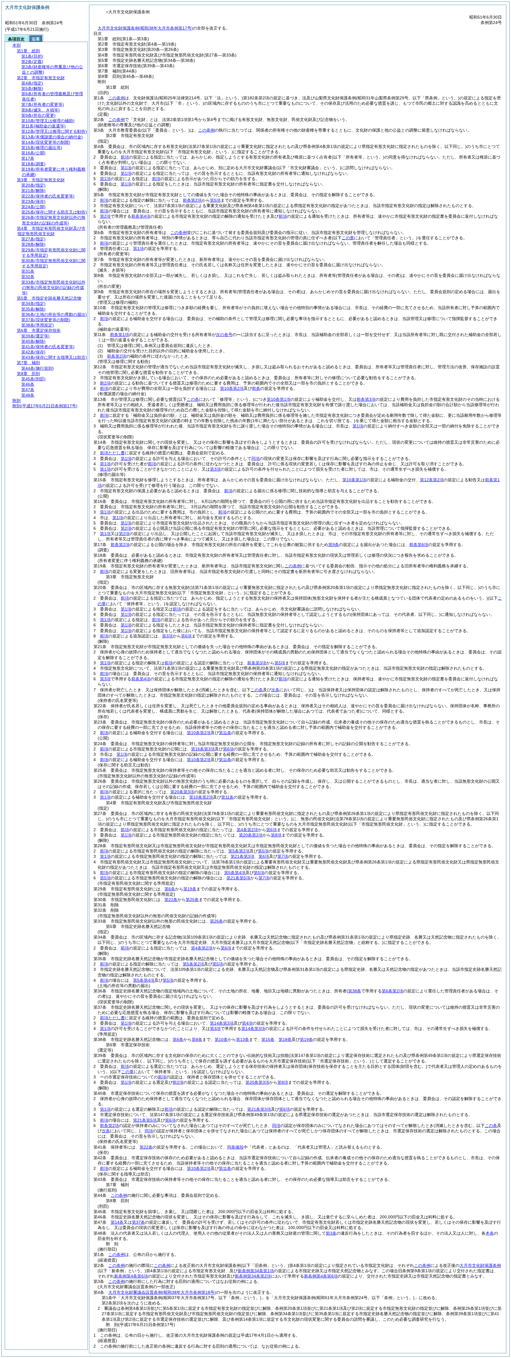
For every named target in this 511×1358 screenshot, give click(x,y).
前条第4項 (140, 216)
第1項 (126, 167)
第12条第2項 (432, 479)
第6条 (169, 889)
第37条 (138, 1222)
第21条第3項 (242, 856)
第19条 (189, 889)
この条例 (116, 98)
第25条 (192, 899)
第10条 (221, 1039)
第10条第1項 (278, 399)
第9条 (333, 544)
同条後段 (235, 1147)
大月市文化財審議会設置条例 (162, 1292)
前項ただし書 (112, 452)
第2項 (105, 216)
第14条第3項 (222, 1023)
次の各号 (224, 334)
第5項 (215, 200)
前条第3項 (366, 399)
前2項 (105, 383)
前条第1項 (119, 334)
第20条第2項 (251, 835)
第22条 (170, 899)
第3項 (215, 469)
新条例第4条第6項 (131, 1276)
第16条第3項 (203, 749)
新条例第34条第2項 (253, 1276)
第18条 (285, 1039)
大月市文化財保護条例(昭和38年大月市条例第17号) (145, 28)
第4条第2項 (247, 829)
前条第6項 (418, 544)
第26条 (216, 921)
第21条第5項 (238, 878)
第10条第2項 (232, 388)
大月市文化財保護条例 (480, 1265)
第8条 (197, 1039)
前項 (125, 157)
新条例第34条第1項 (256, 1270)
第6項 (186, 636)
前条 (256, 388)
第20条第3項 (182, 791)
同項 (255, 458)
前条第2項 (192, 200)
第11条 (225, 732)
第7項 (282, 856)
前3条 (331, 1233)
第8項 (276, 835)
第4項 (247, 1023)
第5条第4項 (234, 872)
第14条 (117, 1222)
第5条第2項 (239, 851)
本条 (490, 1233)
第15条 (267, 1039)
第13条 (242, 1039)
